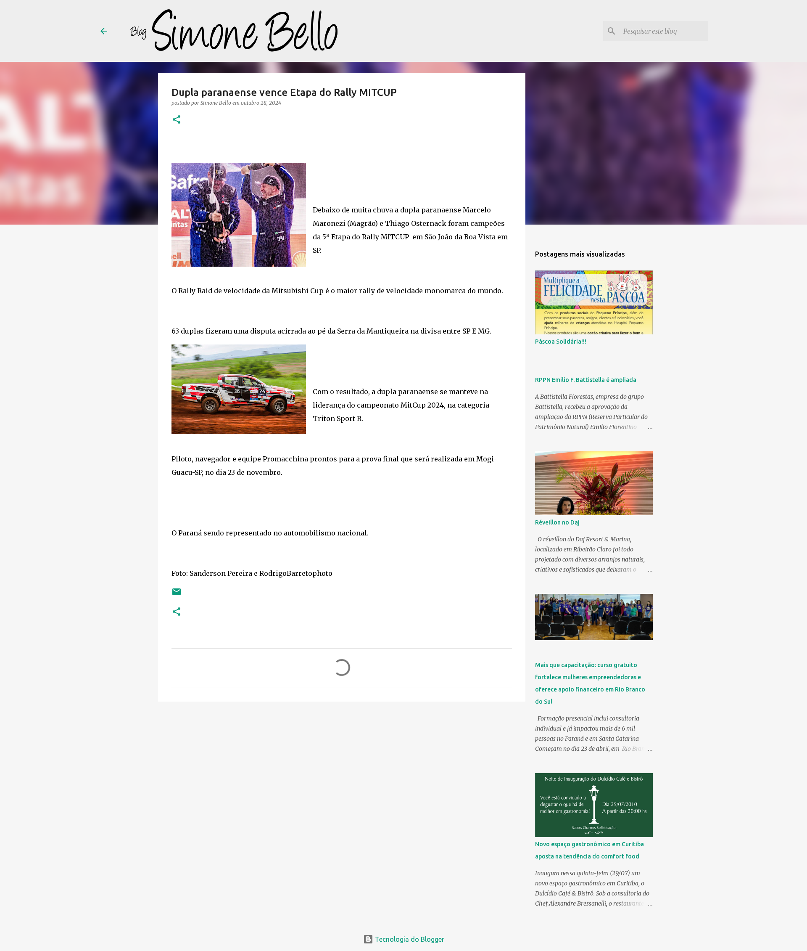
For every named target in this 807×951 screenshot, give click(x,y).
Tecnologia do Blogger (408, 939)
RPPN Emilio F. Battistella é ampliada (585, 379)
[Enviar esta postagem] (176, 595)
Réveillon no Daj (557, 522)
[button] (176, 120)
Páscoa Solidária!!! (560, 341)
